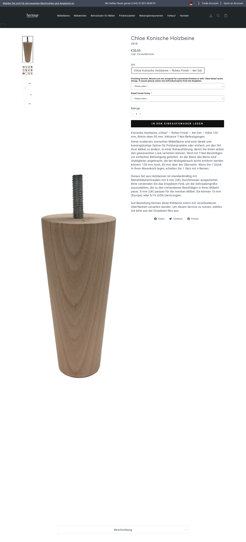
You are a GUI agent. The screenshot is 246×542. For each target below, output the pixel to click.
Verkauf (171, 15)
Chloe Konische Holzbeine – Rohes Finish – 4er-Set (168, 70)
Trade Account (210, 3)
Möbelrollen (80, 15)
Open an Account (233, 3)
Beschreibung (123, 529)
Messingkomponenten (151, 15)
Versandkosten (145, 54)
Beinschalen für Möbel (103, 15)
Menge (135, 108)
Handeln (184, 15)
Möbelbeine (63, 15)
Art (133, 64)
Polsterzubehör (127, 15)
